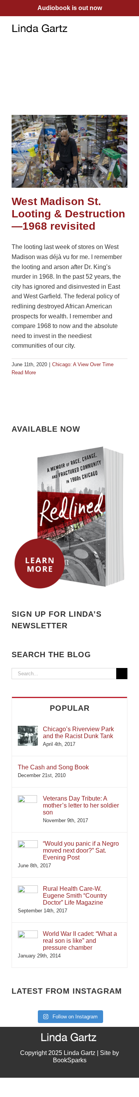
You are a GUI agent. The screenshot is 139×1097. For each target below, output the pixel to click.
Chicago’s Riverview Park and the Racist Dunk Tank (78, 732)
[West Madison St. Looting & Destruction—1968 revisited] (69, 151)
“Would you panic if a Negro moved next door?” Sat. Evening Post (81, 850)
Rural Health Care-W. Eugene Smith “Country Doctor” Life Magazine (75, 895)
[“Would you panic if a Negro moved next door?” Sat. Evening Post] (28, 844)
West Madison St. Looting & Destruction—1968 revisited (68, 213)
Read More (24, 372)
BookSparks (69, 1060)
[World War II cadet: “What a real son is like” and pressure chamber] (28, 934)
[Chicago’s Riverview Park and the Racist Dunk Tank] (28, 729)
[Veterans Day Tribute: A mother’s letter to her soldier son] (27, 799)
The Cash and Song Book (53, 767)
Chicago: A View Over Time (83, 364)
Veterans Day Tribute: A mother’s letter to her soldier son (81, 805)
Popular (70, 708)
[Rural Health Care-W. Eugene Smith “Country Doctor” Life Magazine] (28, 889)
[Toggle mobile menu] (124, 28)
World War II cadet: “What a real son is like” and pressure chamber (80, 940)
